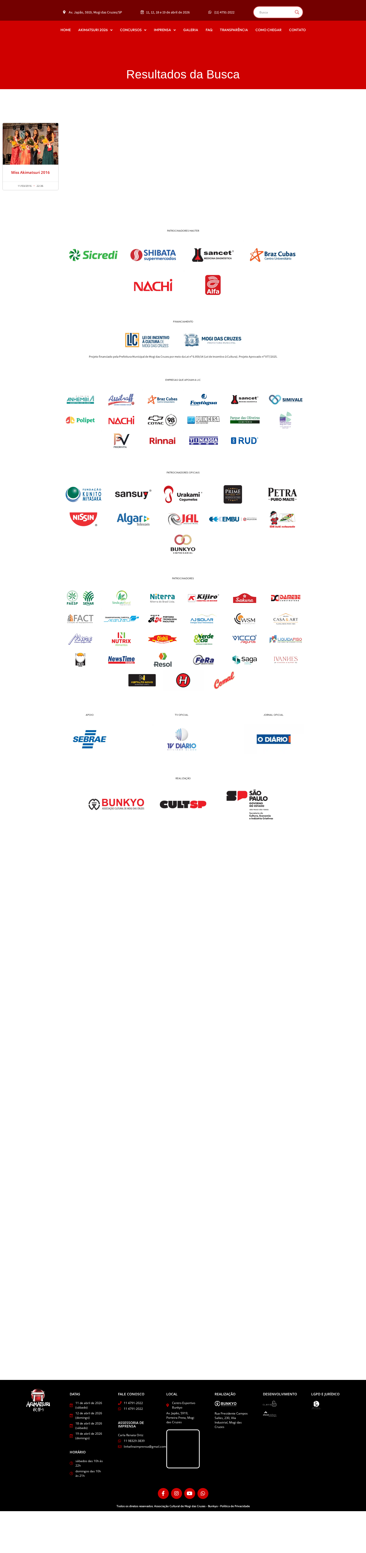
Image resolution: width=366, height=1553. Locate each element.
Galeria (190, 30)
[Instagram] (176, 1493)
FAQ (209, 30)
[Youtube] (189, 1493)
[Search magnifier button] (297, 12)
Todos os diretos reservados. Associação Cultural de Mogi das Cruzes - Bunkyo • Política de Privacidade (183, 1506)
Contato (297, 30)
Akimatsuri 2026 (93, 30)
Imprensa (162, 30)
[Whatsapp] (202, 1493)
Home (66, 30)
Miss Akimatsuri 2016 (30, 172)
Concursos (131, 30)
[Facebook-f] (163, 1493)
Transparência (234, 30)
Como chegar (268, 30)
